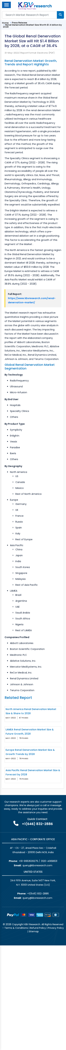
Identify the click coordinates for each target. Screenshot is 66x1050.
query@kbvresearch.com (37, 865)
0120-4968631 (49, 861)
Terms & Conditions (16, 928)
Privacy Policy (56, 928)
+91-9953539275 (28, 861)
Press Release (19, 22)
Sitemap (34, 931)
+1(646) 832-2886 (37, 823)
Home (5, 22)
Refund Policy (38, 928)
